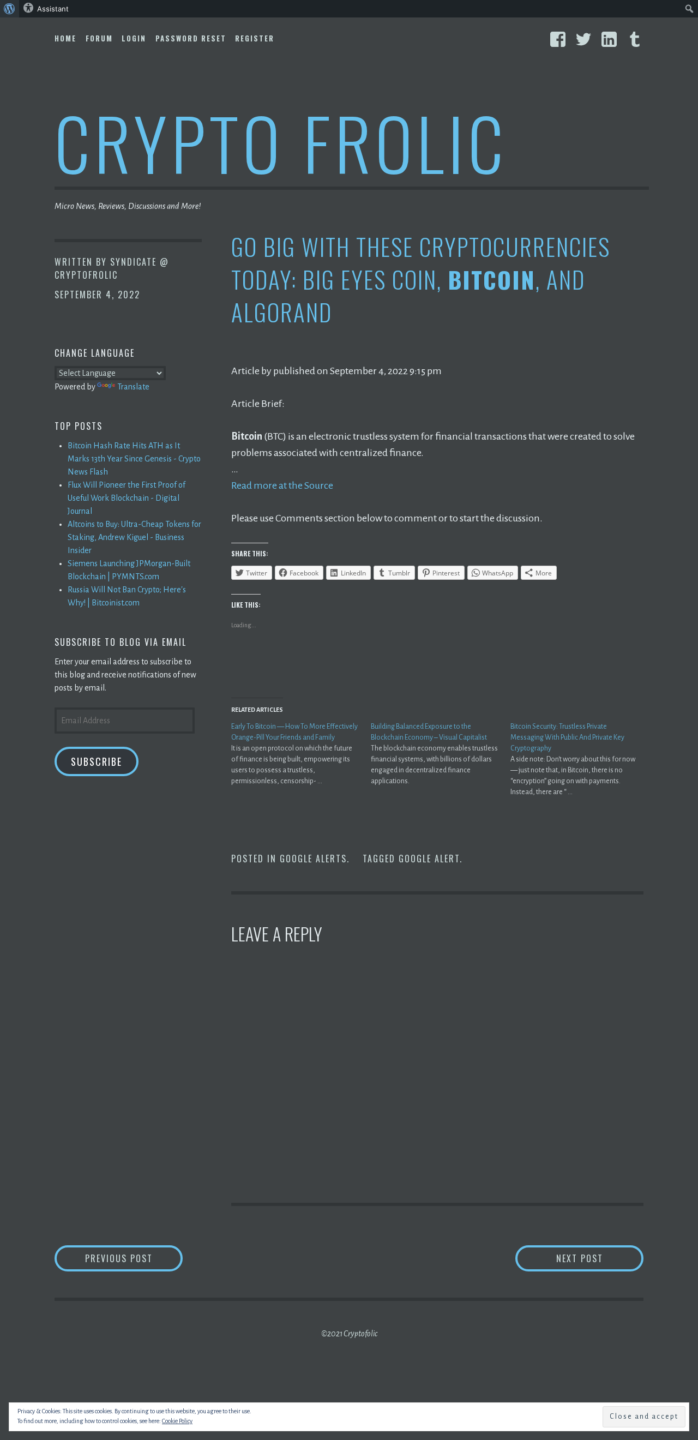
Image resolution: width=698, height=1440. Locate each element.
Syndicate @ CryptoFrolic (112, 268)
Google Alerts (313, 858)
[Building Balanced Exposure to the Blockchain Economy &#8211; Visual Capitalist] (440, 754)
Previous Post (134, 1258)
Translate (133, 386)
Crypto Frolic (281, 142)
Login (134, 38)
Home (65, 38)
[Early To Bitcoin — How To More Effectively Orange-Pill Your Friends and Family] (301, 754)
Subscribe (96, 761)
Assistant (53, 8)
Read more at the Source (282, 485)
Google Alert (429, 858)
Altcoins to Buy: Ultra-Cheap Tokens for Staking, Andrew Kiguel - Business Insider (134, 537)
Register (254, 38)
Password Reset (190, 38)
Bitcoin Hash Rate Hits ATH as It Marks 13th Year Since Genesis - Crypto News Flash (134, 458)
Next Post (599, 1258)
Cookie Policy (177, 1421)
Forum (99, 38)
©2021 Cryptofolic (349, 1333)
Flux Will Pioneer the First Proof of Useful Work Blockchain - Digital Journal (126, 498)
